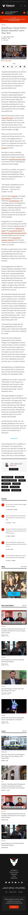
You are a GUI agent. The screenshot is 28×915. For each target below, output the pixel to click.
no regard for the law (15, 231)
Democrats (22, 480)
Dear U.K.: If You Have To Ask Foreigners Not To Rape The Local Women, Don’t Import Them (13, 756)
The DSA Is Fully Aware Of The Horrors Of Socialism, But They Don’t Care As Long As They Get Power (13, 630)
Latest (3, 731)
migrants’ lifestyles (7, 240)
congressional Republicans (9, 480)
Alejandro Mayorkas (7, 477)
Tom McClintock (14, 201)
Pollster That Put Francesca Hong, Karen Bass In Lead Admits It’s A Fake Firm (12, 718)
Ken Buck (14, 196)
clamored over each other (17, 159)
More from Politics (7, 605)
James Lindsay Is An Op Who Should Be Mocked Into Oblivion (12, 660)
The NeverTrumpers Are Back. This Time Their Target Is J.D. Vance (12, 689)
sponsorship (16, 238)
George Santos (6, 483)
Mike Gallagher (6, 198)
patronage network (20, 233)
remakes (4, 148)
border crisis (19, 477)
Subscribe (14, 907)
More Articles (13, 469)
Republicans (5, 490)
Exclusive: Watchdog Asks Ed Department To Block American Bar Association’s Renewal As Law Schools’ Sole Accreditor (13, 786)
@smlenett (14, 465)
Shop (3, 567)
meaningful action (7, 118)
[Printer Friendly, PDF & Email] (24, 67)
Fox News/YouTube (7, 60)
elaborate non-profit (7, 233)
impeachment (16, 483)
